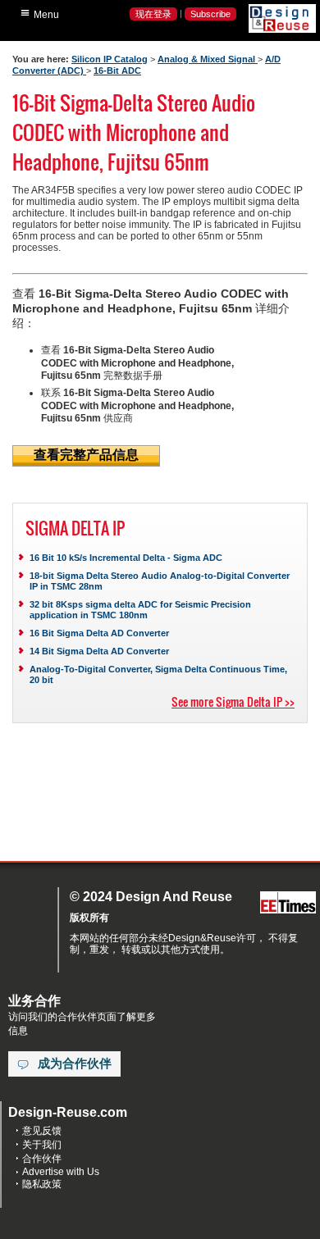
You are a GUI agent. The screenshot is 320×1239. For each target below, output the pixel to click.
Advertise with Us (60, 1172)
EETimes (288, 903)
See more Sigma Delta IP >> (233, 701)
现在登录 (153, 14)
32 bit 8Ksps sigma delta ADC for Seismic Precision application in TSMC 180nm (140, 609)
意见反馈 (42, 1131)
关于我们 (42, 1144)
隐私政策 (42, 1184)
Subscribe (210, 14)
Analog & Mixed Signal (208, 59)
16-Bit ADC (117, 70)
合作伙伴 (42, 1158)
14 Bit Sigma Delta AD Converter (99, 651)
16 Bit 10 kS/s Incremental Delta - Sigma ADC (126, 558)
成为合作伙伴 (75, 1063)
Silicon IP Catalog (109, 59)
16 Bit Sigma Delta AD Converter (99, 633)
